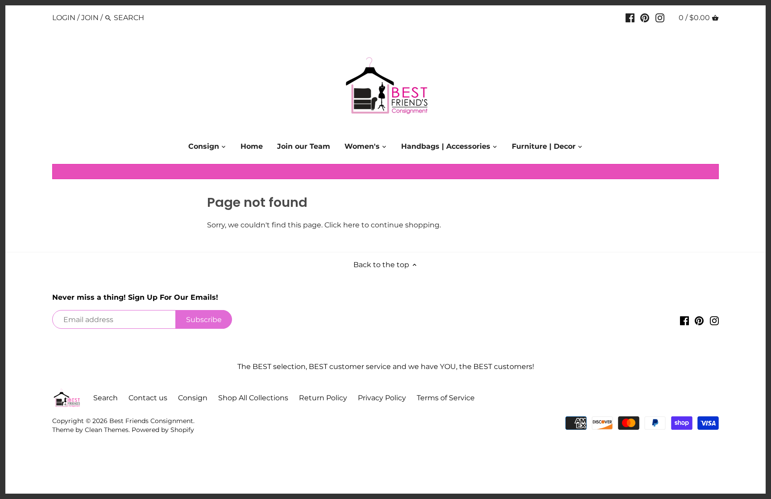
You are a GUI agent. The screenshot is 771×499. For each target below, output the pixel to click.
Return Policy (323, 398)
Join (90, 17)
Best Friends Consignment (151, 421)
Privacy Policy (382, 398)
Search (105, 398)
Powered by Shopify (163, 430)
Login (63, 17)
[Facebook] (630, 17)
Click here (342, 225)
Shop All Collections (253, 398)
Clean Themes (106, 430)
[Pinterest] (644, 17)
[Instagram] (659, 17)
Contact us (147, 398)
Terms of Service (446, 398)
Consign (192, 398)
